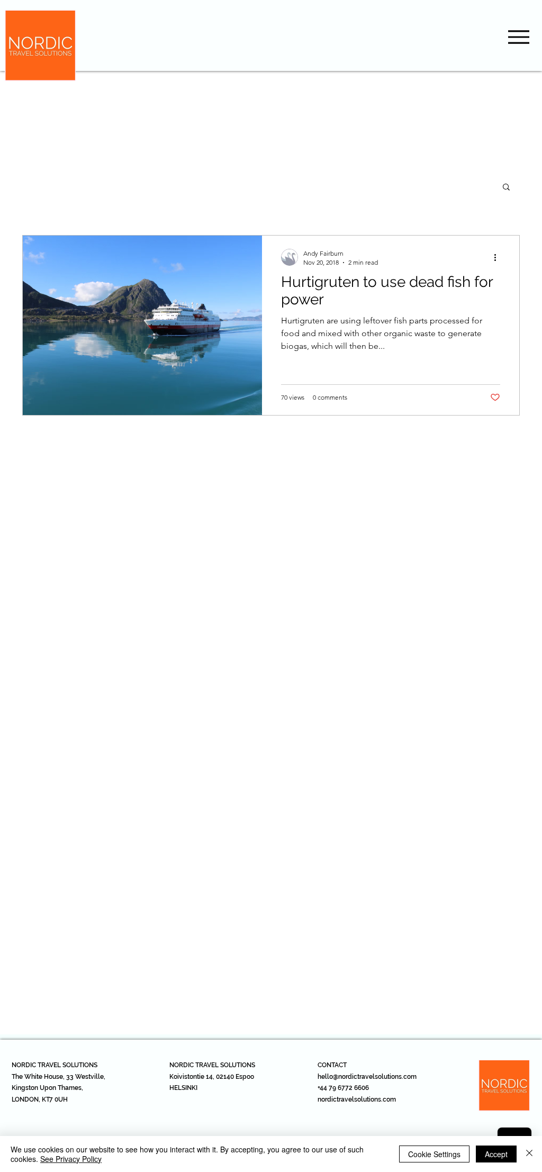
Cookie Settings (434, 1154)
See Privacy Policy (71, 1158)
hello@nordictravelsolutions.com (367, 1076)
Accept (496, 1154)
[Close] (529, 1154)
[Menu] (518, 37)
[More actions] (498, 257)
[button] (506, 187)
